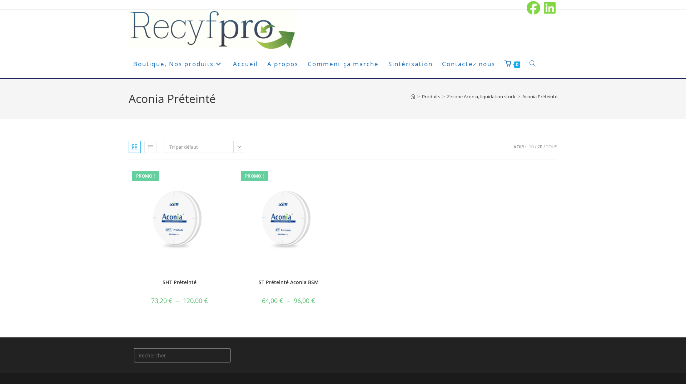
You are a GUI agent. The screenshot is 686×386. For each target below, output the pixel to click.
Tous (551, 147)
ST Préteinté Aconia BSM (289, 282)
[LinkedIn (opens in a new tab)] (549, 8)
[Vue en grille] (135, 147)
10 (531, 147)
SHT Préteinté (180, 282)
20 (539, 147)
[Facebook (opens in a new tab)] (533, 8)
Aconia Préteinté (539, 96)
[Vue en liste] (150, 147)
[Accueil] (413, 96)
